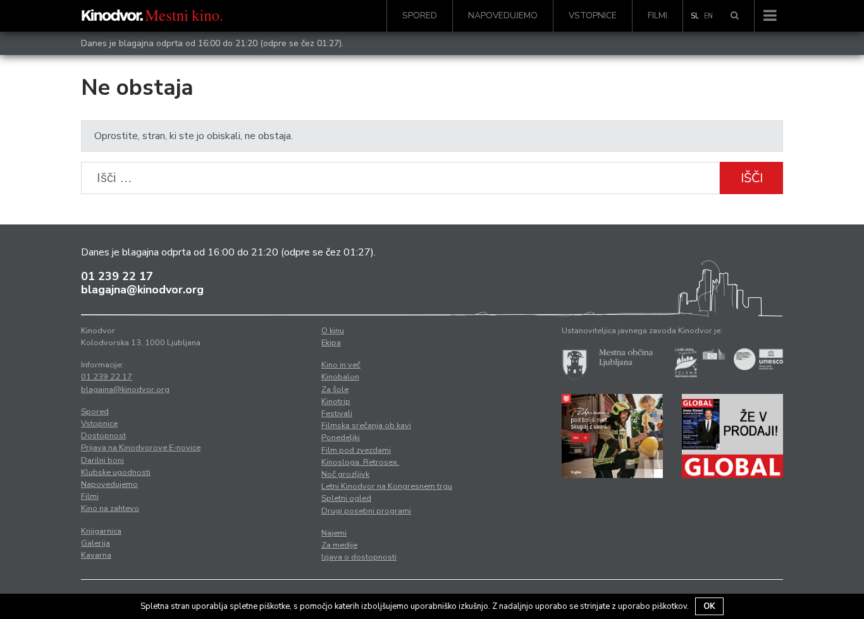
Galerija (95, 543)
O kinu (332, 330)
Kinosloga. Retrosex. (360, 462)
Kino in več (341, 365)
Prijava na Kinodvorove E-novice (141, 447)
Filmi (657, 15)
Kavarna (96, 555)
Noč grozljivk (345, 474)
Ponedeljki (340, 437)
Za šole (335, 389)
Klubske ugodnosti (116, 472)
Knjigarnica (101, 531)
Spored (419, 15)
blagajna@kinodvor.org (142, 289)
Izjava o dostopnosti (359, 557)
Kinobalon (340, 377)
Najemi (334, 533)
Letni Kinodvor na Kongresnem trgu (386, 486)
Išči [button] (752, 178)
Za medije (339, 545)
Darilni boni (102, 460)
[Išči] (734, 16)
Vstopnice (593, 15)
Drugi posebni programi (366, 511)
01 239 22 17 (117, 276)
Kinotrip (335, 401)
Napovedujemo (503, 15)
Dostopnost (103, 435)
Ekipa (331, 342)
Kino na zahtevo (110, 508)
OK (709, 606)
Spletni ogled (346, 498)
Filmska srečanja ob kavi (366, 425)
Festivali (336, 413)
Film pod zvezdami (356, 450)
